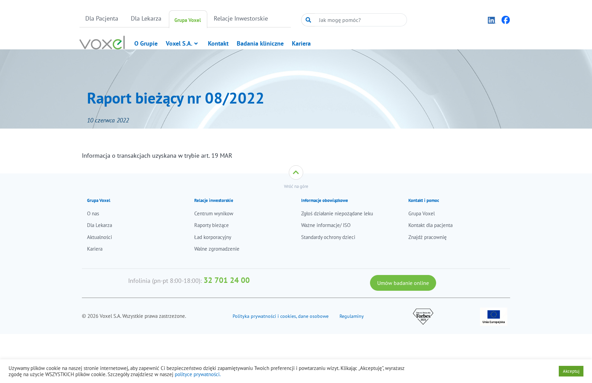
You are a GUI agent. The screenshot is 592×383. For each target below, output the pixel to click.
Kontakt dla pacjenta (430, 225)
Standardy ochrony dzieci (328, 237)
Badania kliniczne (260, 43)
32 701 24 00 (227, 280)
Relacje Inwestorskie (241, 18)
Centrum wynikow (213, 213)
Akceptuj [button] (571, 371)
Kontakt (218, 43)
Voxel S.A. (179, 43)
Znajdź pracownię (427, 237)
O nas (93, 213)
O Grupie (146, 43)
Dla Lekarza (146, 18)
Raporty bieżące (211, 225)
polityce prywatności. (198, 374)
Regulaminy (352, 316)
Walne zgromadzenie (216, 249)
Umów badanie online (403, 282)
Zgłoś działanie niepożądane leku (337, 213)
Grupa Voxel (187, 20)
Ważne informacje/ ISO (325, 225)
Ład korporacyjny (212, 237)
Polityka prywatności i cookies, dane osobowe (281, 316)
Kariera (301, 43)
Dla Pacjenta (101, 18)
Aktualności (99, 237)
